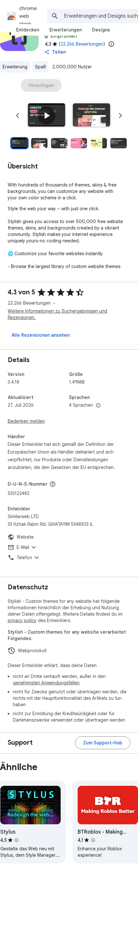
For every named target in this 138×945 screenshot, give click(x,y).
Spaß (40, 67)
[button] (46, 115)
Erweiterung (15, 67)
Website (25, 537)
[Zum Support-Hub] (102, 742)
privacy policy (22, 620)
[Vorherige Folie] (17, 115)
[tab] (27, 30)
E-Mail (23, 547)
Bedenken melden (26, 421)
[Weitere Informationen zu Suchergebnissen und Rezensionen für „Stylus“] (16, 840)
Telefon (24, 557)
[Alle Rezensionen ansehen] (40, 335)
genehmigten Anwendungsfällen (46, 683)
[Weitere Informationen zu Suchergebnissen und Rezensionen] (52, 484)
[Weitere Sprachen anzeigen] (98, 406)
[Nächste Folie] (120, 115)
